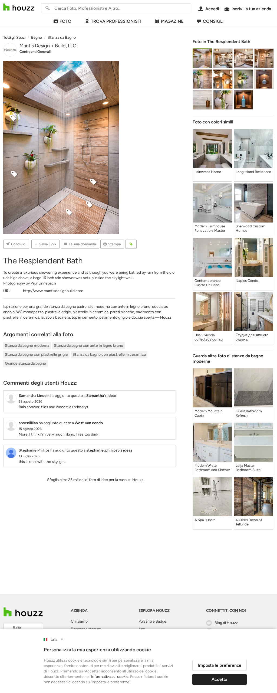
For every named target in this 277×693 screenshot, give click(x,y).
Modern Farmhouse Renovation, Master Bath (209, 228)
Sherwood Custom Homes (250, 228)
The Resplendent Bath (228, 41)
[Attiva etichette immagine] (131, 244)
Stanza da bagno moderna (27, 345)
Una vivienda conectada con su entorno (208, 337)
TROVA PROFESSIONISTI (116, 21)
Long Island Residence (253, 172)
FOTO (65, 21)
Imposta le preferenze (219, 665)
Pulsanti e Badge (152, 621)
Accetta (219, 679)
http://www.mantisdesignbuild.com (53, 291)
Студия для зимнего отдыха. (252, 337)
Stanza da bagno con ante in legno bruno (88, 345)
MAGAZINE (172, 21)
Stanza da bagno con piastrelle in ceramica (109, 354)
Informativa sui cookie (109, 676)
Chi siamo (79, 621)
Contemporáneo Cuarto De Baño (207, 283)
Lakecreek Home (207, 172)
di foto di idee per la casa (106, 480)
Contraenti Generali (35, 52)
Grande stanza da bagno (25, 363)
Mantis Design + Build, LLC (47, 46)
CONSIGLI (213, 21)
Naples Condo (247, 281)
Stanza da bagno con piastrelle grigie (36, 354)
